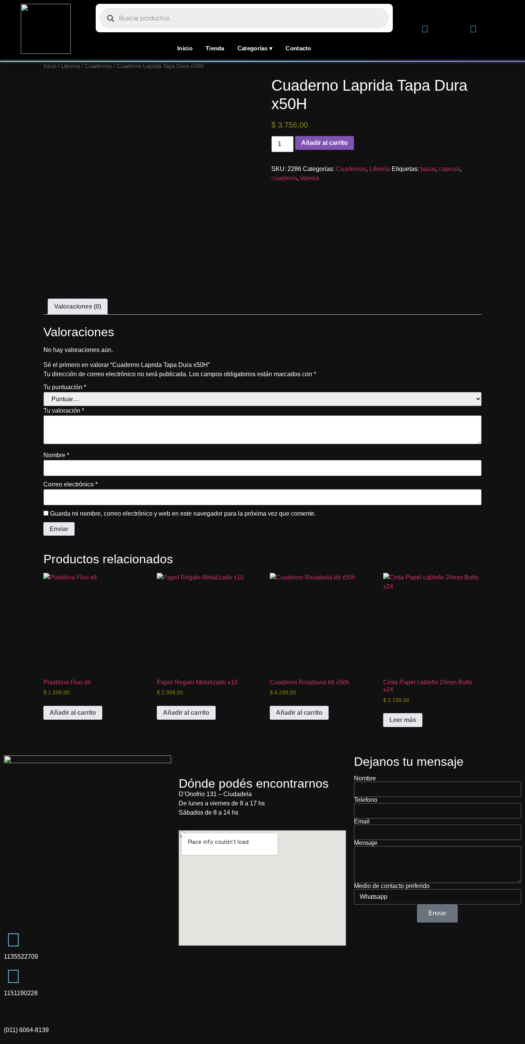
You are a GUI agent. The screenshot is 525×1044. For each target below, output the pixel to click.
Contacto (298, 48)
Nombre (56, 455)
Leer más (402, 720)
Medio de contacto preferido (392, 886)
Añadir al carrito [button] (73, 712)
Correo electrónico (70, 484)
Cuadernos (98, 66)
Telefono (365, 800)
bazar (427, 169)
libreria (309, 178)
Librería (70, 66)
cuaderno (284, 178)
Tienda (215, 48)
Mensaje (365, 843)
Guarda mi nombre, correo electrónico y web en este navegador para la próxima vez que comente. (183, 514)
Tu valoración (63, 411)
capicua (449, 169)
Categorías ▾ (255, 48)
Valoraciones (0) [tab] (77, 306)
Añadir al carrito (324, 142)
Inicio (185, 48)
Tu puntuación (64, 387)
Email (362, 821)
